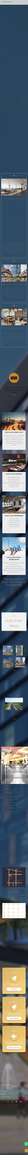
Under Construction (14, 1047)
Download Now (14, 1018)
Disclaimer (16, 1105)
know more (14, 256)
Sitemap (11, 1105)
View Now (14, 989)
